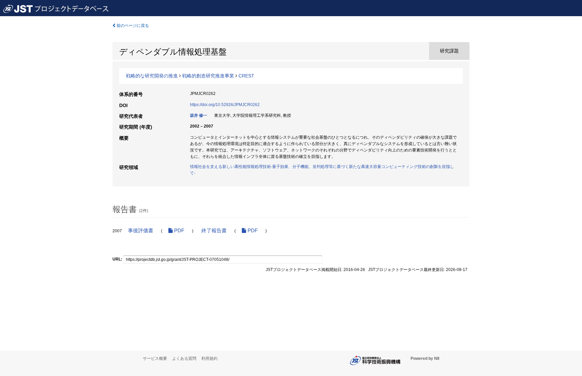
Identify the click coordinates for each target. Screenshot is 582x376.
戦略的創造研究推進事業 (208, 75)
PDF (178, 230)
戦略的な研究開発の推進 (152, 75)
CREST (246, 75)
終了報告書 (214, 230)
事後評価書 (140, 230)
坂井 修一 (198, 115)
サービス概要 (155, 358)
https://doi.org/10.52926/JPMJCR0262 (225, 104)
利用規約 (209, 358)
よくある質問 (184, 358)
